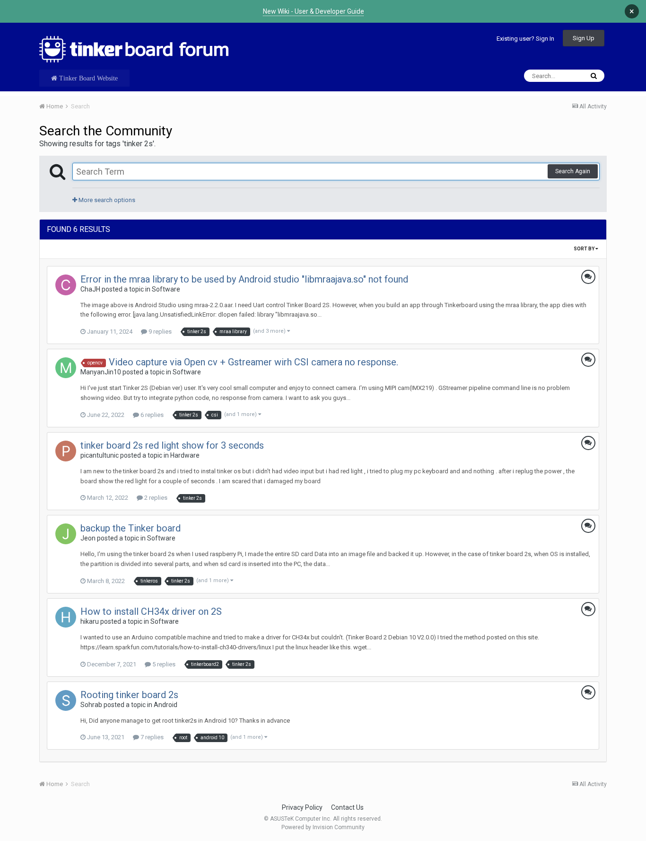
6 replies (151, 414)
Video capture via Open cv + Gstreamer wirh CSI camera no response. (253, 362)
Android (165, 704)
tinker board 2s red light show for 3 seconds (172, 445)
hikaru (89, 621)
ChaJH (90, 289)
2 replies (155, 497)
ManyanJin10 (100, 372)
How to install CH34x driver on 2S (151, 611)
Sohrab (91, 704)
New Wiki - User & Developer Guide (313, 11)
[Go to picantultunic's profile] (65, 451)
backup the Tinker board (130, 528)
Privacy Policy (302, 807)
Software (166, 289)
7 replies (151, 737)
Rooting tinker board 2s (129, 694)
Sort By (584, 248)
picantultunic (99, 455)
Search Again (572, 171)
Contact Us (347, 807)
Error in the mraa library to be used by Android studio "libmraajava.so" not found (244, 279)
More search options (106, 200)
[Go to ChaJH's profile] (65, 284)
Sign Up (583, 38)
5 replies (163, 664)
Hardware (185, 455)
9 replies (159, 331)
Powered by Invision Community (323, 827)
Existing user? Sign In (525, 38)
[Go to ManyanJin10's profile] (65, 367)
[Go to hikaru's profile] (65, 617)
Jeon (88, 538)
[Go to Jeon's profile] (65, 533)
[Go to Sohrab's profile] (65, 700)
